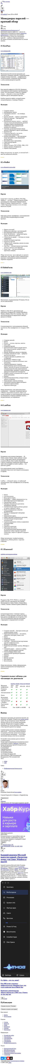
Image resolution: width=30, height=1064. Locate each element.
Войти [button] (2, 10)
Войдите (15, 743)
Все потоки (6, 1)
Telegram (3, 801)
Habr (9, 1062)
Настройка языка (5, 1061)
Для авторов (7, 1037)
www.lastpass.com (5, 410)
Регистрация (7, 1016)
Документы (7, 1040)
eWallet (18, 683)
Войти (6, 1015)
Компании (7, 1026)
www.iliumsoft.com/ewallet (8, 167)
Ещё (6, 998)
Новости (6, 1023)
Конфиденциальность (10, 1043)
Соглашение (7, 1041)
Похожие (13, 1006)
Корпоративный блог (10, 1048)
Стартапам (7, 1054)
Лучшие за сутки (5, 1006)
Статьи (6, 1022)
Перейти (3, 842)
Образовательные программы (12, 1053)
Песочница (7, 1029)
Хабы (5, 1025)
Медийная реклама (9, 1050)
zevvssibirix (4, 14)
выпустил (20, 872)
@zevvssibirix (17, 792)
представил (6, 869)
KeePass (13, 683)
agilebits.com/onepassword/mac (9, 554)
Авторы (6, 1028)
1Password (23, 683)
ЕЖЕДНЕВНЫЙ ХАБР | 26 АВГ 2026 (11, 846)
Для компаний (8, 1038)
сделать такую (24, 719)
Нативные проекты (9, 1051)
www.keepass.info (5, 51)
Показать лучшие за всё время (9, 1009)
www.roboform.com (6, 272)
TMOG (16, 869)
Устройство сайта (9, 1035)
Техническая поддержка (17, 1061)
